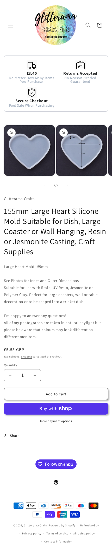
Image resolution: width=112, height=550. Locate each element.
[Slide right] (67, 185)
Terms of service (57, 533)
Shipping (26, 356)
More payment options (56, 421)
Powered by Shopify (62, 525)
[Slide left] (44, 185)
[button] (10, 25)
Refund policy (89, 525)
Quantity (10, 365)
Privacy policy (31, 533)
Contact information (58, 541)
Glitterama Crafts (36, 525)
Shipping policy (84, 533)
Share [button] (15, 435)
